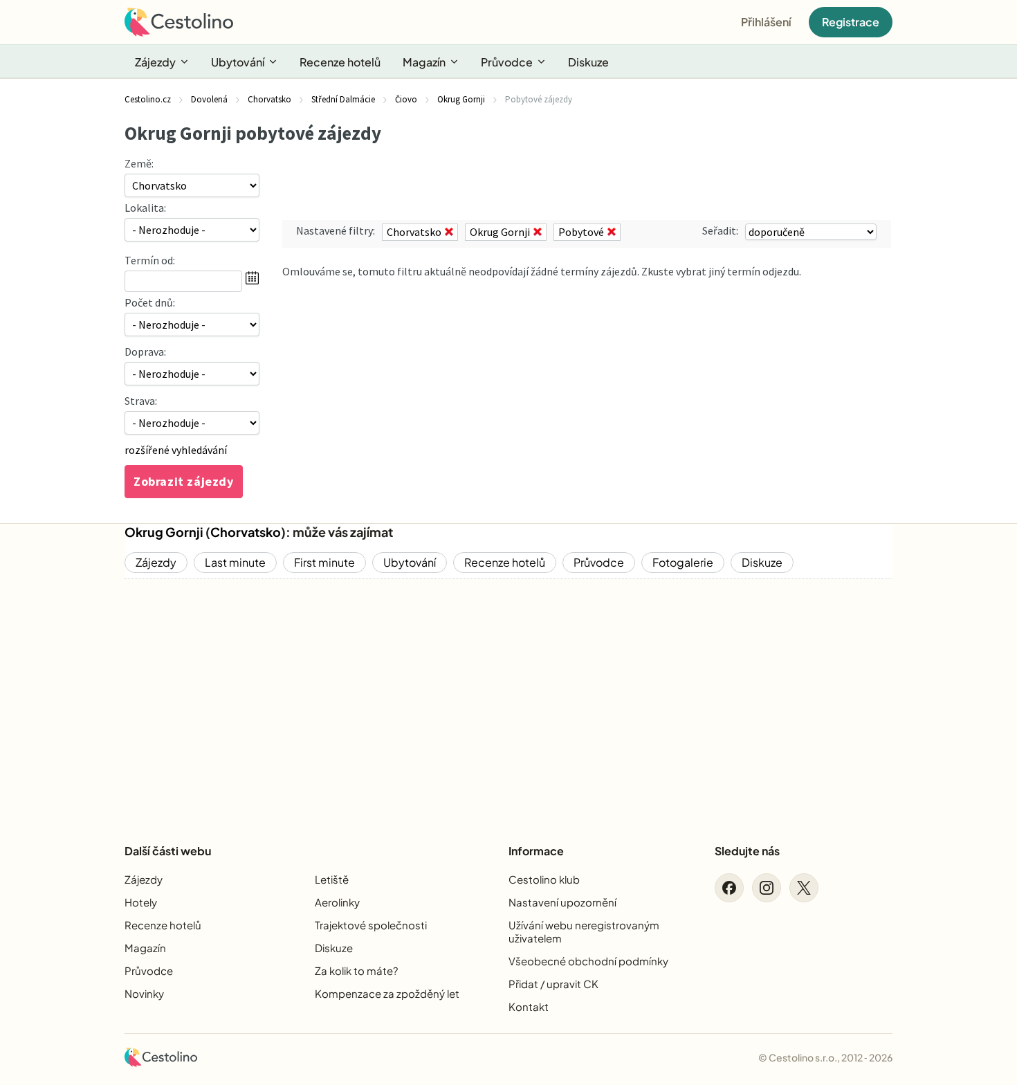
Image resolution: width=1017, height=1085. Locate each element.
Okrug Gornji (164, 532)
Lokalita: (145, 208)
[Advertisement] (508, 699)
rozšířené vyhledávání (176, 450)
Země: (139, 163)
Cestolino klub (544, 879)
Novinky (144, 993)
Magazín (424, 62)
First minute (324, 562)
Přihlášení (766, 22)
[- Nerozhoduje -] (192, 324)
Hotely (141, 902)
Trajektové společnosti (371, 924)
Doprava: (145, 351)
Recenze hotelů (340, 62)
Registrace (850, 22)
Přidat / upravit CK (553, 983)
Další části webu (168, 851)
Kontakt (528, 1006)
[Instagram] (766, 887)
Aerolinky (337, 902)
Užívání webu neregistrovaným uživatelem (583, 931)
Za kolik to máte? (356, 970)
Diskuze (588, 62)
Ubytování (237, 62)
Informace (536, 851)
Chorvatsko (245, 532)
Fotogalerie (682, 562)
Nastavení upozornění (562, 902)
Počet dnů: (150, 302)
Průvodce (507, 62)
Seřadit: (720, 230)
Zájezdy (155, 62)
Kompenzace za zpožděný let (387, 993)
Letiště (332, 879)
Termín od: (150, 260)
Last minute (235, 562)
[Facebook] (729, 887)
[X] (803, 887)
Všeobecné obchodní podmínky (588, 960)
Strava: (141, 401)
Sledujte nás (747, 851)
